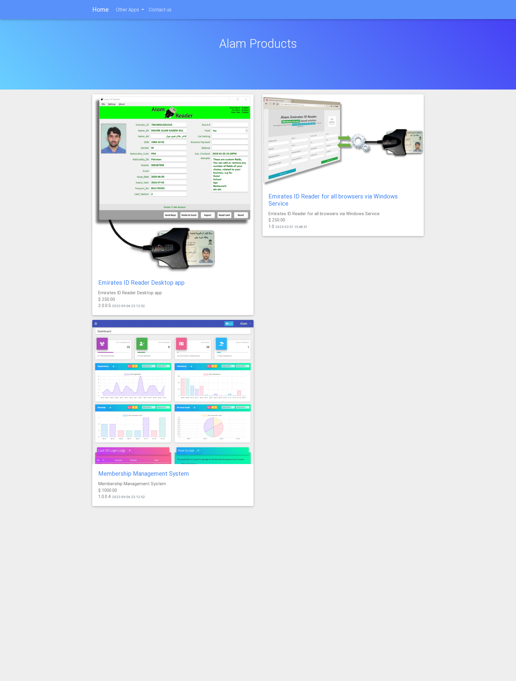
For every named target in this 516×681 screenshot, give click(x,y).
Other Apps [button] (128, 10)
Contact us (160, 10)
